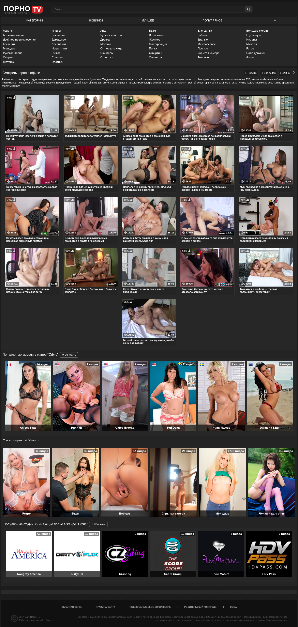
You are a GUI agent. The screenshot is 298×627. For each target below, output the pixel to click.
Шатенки (9, 61)
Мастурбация (158, 44)
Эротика (57, 61)
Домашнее (59, 39)
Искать (248, 9)
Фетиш (250, 57)
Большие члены (13, 35)
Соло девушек (255, 53)
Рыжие (56, 53)
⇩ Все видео (268, 73)
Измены (251, 39)
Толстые (203, 57)
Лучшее (148, 20)
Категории (34, 20)
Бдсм (152, 30)
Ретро (250, 48)
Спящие (57, 57)
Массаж (105, 44)
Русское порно (13, 53)
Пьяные (203, 48)
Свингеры (106, 53)
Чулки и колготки (111, 35)
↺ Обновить (69, 354)
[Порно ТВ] (23, 9)
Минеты (251, 44)
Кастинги (9, 44)
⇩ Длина (285, 73)
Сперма (8, 57)
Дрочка (105, 39)
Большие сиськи (257, 30)
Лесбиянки (59, 44)
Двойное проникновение (19, 39)
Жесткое (154, 39)
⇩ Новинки (251, 73)
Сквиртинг (155, 53)
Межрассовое (207, 44)
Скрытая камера (209, 53)
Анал (103, 30)
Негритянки (59, 48)
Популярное (212, 20)
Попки (153, 48)
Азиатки (8, 30)
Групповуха (254, 35)
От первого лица (111, 48)
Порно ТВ (35, 617)
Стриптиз (106, 57)
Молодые (9, 48)
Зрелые (203, 39)
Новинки (96, 20)
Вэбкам (202, 35)
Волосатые (156, 35)
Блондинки (205, 30)
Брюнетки (58, 35)
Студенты (155, 57)
